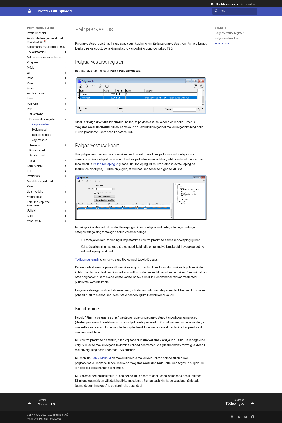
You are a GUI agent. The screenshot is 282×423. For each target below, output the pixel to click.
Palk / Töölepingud (105, 164)
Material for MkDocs (50, 418)
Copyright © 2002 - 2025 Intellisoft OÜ (47, 414)
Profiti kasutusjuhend (40, 27)
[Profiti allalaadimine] (239, 417)
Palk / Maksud (101, 358)
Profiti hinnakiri (246, 4)
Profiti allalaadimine (223, 4)
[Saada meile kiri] (246, 417)
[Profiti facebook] (253, 417)
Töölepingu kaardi (87, 259)
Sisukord (220, 27)
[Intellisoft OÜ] (232, 417)
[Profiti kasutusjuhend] (29, 11)
